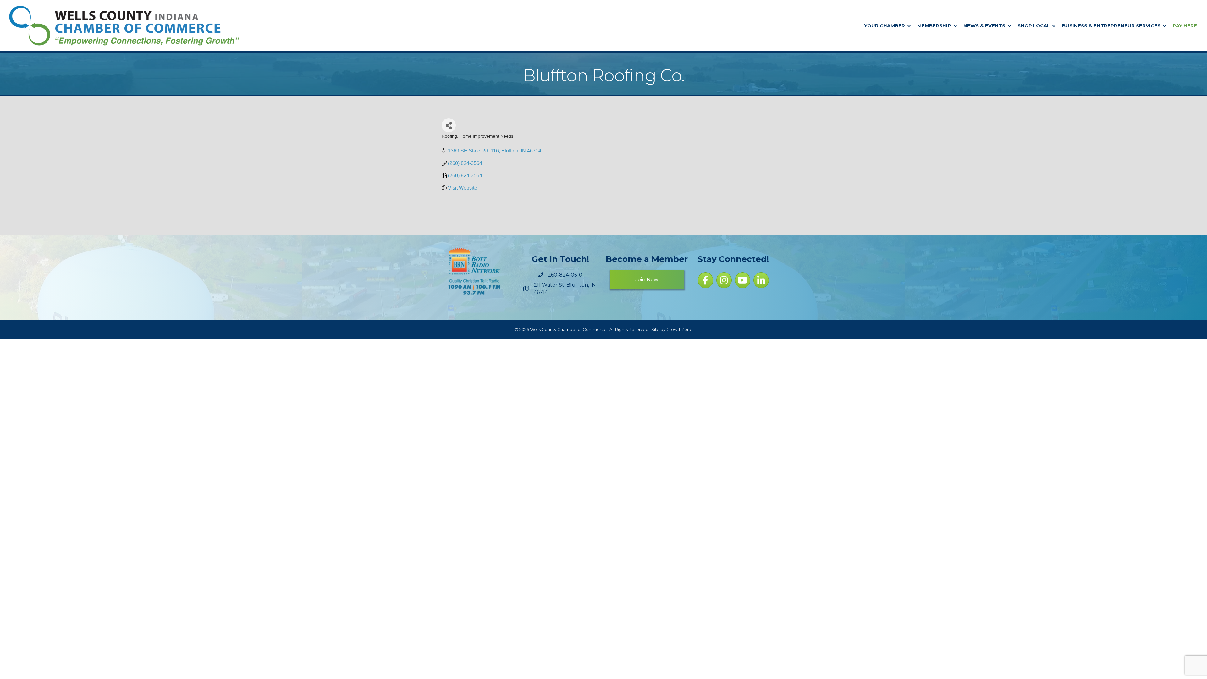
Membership (934, 26)
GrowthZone (679, 329)
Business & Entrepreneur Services (1111, 26)
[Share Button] (449, 125)
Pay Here (1185, 26)
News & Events (984, 26)
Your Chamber (884, 26)
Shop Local (1033, 26)
